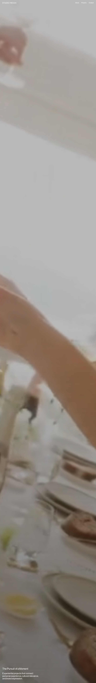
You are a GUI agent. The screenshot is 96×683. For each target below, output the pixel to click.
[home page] (9, 3)
